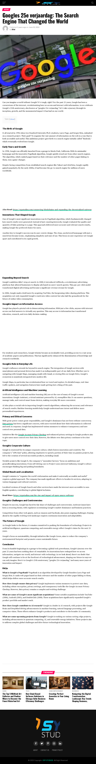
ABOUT (35, 750)
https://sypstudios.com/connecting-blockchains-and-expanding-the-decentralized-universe (52, 209)
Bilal (13, 29)
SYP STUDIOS (48, 760)
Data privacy (7, 423)
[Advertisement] (47, 191)
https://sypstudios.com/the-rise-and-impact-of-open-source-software (43, 495)
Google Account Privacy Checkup (32, 434)
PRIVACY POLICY (57, 750)
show (12, 119)
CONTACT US (45, 750)
